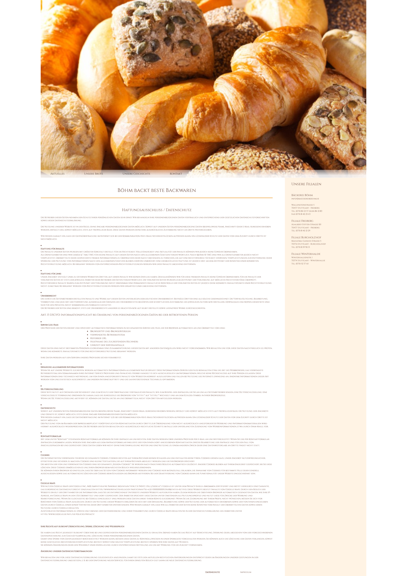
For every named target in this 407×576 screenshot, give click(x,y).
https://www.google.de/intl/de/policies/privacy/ (67, 514)
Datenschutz (212, 572)
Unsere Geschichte (136, 174)
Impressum (245, 572)
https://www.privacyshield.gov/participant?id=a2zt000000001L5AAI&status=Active (141, 489)
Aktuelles (57, 174)
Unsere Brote (93, 174)
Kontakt (176, 174)
